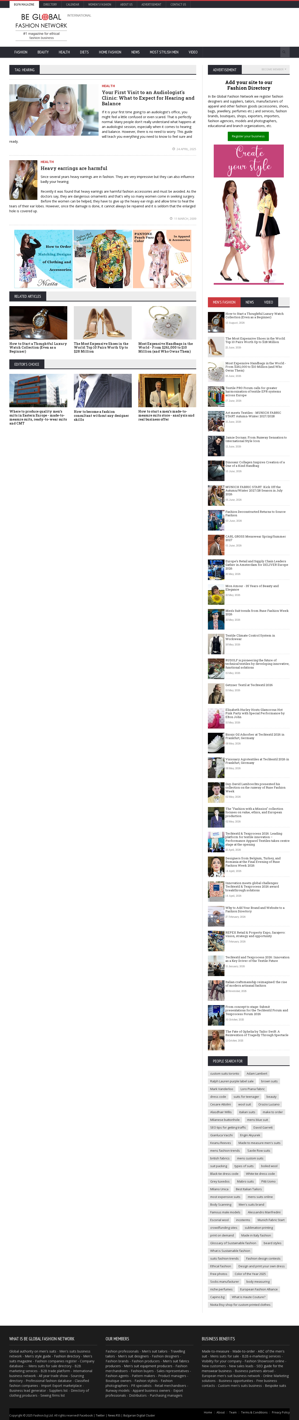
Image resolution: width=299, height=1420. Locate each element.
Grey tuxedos (220, 1181)
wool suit (244, 1104)
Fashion (20, 52)
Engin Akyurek (250, 1135)
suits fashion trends (224, 1258)
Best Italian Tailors (249, 1189)
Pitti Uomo (268, 1181)
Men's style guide (38, 1356)
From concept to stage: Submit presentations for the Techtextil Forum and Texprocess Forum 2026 (256, 1010)
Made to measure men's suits (259, 1143)
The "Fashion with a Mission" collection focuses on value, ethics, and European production (254, 812)
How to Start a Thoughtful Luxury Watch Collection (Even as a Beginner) (38, 347)
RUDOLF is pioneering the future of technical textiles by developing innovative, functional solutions (257, 663)
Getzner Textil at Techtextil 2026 (249, 685)
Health (64, 52)
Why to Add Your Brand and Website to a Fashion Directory (255, 910)
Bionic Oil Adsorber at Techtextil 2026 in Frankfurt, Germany (254, 736)
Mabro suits (245, 1181)
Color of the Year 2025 (250, 1274)
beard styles (272, 1243)
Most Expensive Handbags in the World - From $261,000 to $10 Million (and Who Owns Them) (165, 347)
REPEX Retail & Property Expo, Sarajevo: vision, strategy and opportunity (255, 934)
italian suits (247, 1112)
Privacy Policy (281, 1412)
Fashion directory (67, 1356)
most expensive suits (225, 1197)
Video (193, 52)
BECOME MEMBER (273, 69)
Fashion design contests (263, 1258)
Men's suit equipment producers (148, 1366)
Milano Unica (219, 1189)
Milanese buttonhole (225, 1120)
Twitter (100, 1415)
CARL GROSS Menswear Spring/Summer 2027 (255, 538)
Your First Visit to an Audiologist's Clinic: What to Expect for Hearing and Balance (148, 97)
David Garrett (263, 1127)
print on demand (222, 1235)
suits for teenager (246, 1096)
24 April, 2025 (186, 149)
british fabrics (220, 1158)
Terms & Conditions (254, 1412)
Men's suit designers (133, 1356)
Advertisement (151, 4)
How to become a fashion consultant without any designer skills (101, 415)
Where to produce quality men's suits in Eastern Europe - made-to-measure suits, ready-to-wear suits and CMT (38, 417)
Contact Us (178, 4)
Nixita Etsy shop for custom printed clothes (240, 1305)
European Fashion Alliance (259, 1289)
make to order (273, 1112)
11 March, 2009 (184, 218)
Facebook (86, 1415)
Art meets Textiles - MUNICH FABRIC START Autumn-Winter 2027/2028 (253, 414)
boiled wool (269, 1166)
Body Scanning (220, 1204)
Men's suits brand (251, 1204)
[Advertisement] (200, 26)
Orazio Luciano (269, 1104)
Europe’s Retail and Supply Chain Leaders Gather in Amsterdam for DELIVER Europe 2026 (256, 564)
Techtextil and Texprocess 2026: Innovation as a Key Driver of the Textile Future (257, 959)
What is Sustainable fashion (230, 1251)
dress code (218, 1096)
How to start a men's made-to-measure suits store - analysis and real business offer (166, 415)
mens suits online (260, 1197)
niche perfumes (221, 1289)
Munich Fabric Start (271, 1220)
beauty (272, 1096)
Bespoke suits (275, 1385)
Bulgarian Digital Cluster (139, 1415)
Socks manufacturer (224, 1281)
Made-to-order (243, 1351)
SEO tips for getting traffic (228, 1127)
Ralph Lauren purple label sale (232, 1081)
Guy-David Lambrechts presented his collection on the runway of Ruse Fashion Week (255, 787)
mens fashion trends (225, 1150)
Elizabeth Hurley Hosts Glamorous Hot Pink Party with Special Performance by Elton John (255, 713)
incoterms (243, 1220)
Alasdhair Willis (221, 1112)
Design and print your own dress (261, 1266)
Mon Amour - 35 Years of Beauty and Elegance (252, 588)
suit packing (218, 1166)
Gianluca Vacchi (221, 1135)
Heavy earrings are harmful (74, 168)
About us (126, 4)
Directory (50, 4)
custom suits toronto (224, 1073)
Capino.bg (217, 1297)
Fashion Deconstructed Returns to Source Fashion (255, 513)
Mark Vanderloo (221, 1089)
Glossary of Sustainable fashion (233, 1243)
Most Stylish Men (164, 52)
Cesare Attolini (220, 1104)
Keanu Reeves (220, 1143)
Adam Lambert (257, 1073)
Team (233, 1412)
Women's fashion (99, 4)
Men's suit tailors (154, 1351)
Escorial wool (219, 1220)
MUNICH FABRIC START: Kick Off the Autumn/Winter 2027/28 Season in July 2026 (254, 490)
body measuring (258, 1281)
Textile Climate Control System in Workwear (250, 637)
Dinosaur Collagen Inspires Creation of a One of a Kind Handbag (255, 464)
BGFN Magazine (24, 4)
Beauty (43, 52)
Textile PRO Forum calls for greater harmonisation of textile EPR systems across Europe (253, 391)
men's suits (47, 1351)
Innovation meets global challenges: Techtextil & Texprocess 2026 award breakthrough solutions (252, 886)
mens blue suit (257, 1120)
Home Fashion (110, 52)
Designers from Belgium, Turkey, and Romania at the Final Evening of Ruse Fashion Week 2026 (253, 862)
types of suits (244, 1166)
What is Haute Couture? (248, 1297)
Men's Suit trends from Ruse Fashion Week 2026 (257, 612)
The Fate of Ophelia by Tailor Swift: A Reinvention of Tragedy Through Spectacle (256, 1033)
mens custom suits (250, 1158)
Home (208, 1412)
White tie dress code (260, 1174)
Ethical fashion (220, 1266)
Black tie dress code (224, 1174)
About (221, 1412)
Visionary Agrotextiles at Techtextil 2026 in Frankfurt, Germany (257, 761)
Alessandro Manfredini (264, 1212)
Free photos (218, 1274)
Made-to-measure (215, 1351)
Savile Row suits (258, 1150)
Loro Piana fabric (253, 1089)
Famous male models (225, 1212)
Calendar (72, 4)
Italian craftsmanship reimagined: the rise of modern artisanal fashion (256, 984)
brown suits (269, 1081)
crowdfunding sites (223, 1227)
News (136, 52)
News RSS (114, 1415)
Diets (84, 52)
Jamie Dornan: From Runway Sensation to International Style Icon (256, 439)
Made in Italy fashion (256, 1235)
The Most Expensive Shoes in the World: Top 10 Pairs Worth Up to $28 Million (101, 347)
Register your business (248, 136)
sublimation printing (259, 1227)
